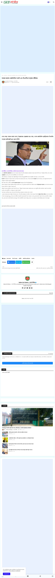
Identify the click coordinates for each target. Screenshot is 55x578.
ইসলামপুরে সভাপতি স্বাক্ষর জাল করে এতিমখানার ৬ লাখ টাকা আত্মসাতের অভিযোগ (16, 428)
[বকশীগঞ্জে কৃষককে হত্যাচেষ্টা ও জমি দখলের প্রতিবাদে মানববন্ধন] (5, 434)
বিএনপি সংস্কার (14, 258)
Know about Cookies (14, 571)
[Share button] (32, 262)
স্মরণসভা (5, 75)
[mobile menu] (1, 2)
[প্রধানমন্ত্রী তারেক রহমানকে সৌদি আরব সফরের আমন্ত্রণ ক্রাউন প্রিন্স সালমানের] (5, 451)
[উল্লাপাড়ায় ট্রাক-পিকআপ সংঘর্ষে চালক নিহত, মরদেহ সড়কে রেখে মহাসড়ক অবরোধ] (5, 445)
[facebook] (22, 288)
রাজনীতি (20, 258)
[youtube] (27, 288)
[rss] (31, 288)
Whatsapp (26, 262)
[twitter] (25, 288)
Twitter (19, 262)
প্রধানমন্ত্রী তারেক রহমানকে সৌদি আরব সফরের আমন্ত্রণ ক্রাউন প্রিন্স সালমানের (20, 449)
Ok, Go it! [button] (6, 574)
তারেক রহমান (9, 258)
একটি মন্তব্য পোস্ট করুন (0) (27, 363)
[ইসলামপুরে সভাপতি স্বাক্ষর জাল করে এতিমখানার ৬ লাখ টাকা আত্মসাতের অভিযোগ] (27, 417)
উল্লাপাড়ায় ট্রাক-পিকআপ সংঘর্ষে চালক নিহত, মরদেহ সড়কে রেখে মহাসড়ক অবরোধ (21, 444)
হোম (2, 75)
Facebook (12, 262)
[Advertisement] (27, 39)
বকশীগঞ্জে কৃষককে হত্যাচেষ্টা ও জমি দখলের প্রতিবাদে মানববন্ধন (18, 432)
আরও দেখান (51, 293)
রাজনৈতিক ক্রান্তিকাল (26, 258)
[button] (53, 2)
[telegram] (29, 288)
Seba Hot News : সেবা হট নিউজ (27, 282)
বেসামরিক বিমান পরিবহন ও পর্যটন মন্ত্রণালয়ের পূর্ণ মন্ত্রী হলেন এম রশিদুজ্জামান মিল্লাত (21, 438)
